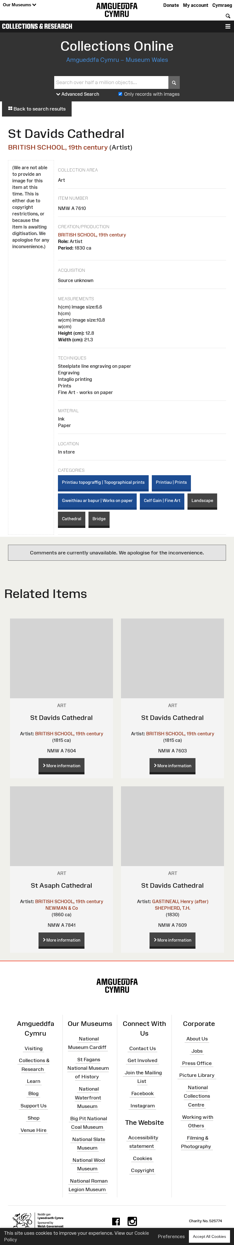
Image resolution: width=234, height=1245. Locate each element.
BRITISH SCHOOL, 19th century (58, 147)
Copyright (142, 1170)
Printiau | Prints (171, 482)
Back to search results (39, 109)
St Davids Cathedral (61, 717)
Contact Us (142, 1048)
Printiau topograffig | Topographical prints (103, 482)
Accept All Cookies (209, 1236)
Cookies (142, 1158)
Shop (33, 1118)
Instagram (142, 1106)
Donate (171, 5)
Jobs (197, 1051)
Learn (33, 1081)
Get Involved (142, 1060)
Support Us (34, 1106)
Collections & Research (37, 26)
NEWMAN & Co (61, 908)
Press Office (197, 1063)
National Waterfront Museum (88, 1097)
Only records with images (152, 94)
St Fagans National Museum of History (88, 1068)
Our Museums (17, 4)
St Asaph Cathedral (61, 885)
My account (195, 5)
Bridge (99, 518)
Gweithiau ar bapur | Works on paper (97, 500)
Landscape (202, 500)
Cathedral (71, 518)
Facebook (142, 1093)
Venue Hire (34, 1130)
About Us (197, 1039)
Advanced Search (79, 94)
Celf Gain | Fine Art (162, 500)
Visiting (34, 1048)
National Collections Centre (197, 1096)
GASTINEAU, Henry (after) (180, 901)
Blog (33, 1093)
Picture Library (197, 1075)
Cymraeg (222, 5)
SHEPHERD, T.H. (172, 908)
